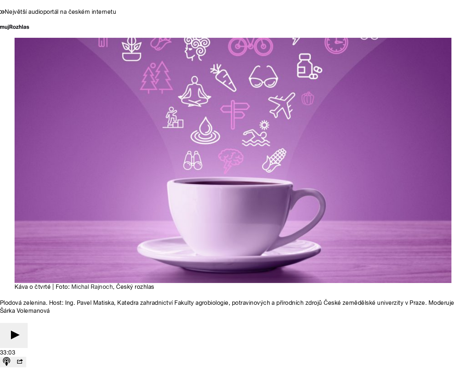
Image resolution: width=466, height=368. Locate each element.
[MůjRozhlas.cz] (14, 27)
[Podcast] (6, 362)
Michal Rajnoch (92, 286)
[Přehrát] (14, 335)
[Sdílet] (19, 362)
